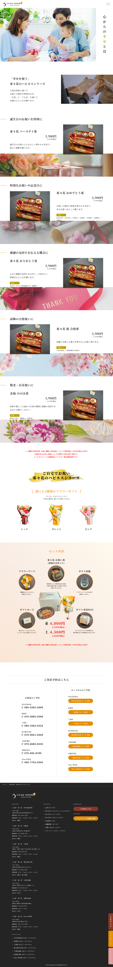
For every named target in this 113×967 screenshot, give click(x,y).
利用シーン (61, 215)
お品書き (50, 821)
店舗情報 (51, 824)
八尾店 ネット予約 (80, 723)
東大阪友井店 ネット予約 (80, 735)
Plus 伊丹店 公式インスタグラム (25, 958)
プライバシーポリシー (55, 831)
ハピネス (111, 956)
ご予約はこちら (111, 921)
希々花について (52, 814)
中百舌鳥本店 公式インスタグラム (25, 938)
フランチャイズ (111, 939)
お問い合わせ (52, 827)
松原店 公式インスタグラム (23, 941)
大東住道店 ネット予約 (80, 746)
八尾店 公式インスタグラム (23, 944)
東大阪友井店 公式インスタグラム (25, 948)
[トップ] (13, 6)
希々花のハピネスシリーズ (57, 811)
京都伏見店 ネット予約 (80, 758)
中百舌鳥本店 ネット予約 (80, 701)
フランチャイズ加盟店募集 (86, 818)
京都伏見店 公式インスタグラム (24, 954)
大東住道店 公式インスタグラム (24, 951)
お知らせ (50, 808)
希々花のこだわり (54, 818)
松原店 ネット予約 (80, 712)
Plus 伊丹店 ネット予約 (81, 769)
